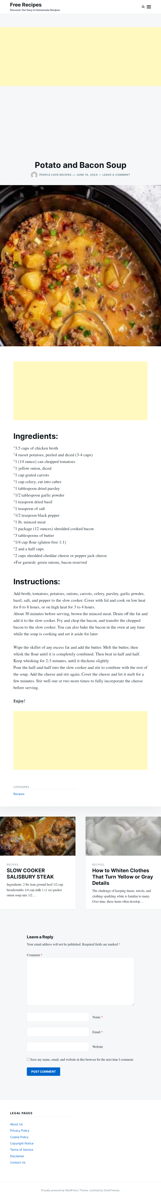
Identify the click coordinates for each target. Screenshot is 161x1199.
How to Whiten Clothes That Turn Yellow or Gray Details (122, 876)
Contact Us (17, 1162)
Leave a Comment (116, 174)
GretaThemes (111, 1190)
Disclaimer (17, 1156)
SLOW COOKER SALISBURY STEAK (30, 873)
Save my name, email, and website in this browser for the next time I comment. (82, 1059)
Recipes (18, 794)
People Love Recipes (55, 174)
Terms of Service (21, 1149)
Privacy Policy (19, 1130)
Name (97, 1017)
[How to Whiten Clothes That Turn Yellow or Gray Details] (123, 836)
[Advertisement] (80, 56)
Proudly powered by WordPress (59, 1190)
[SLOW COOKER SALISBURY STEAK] (37, 836)
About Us (16, 1124)
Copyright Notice (22, 1143)
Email (97, 1032)
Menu (149, 7)
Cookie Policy (19, 1137)
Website (97, 1046)
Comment (34, 955)
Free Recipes (26, 5)
